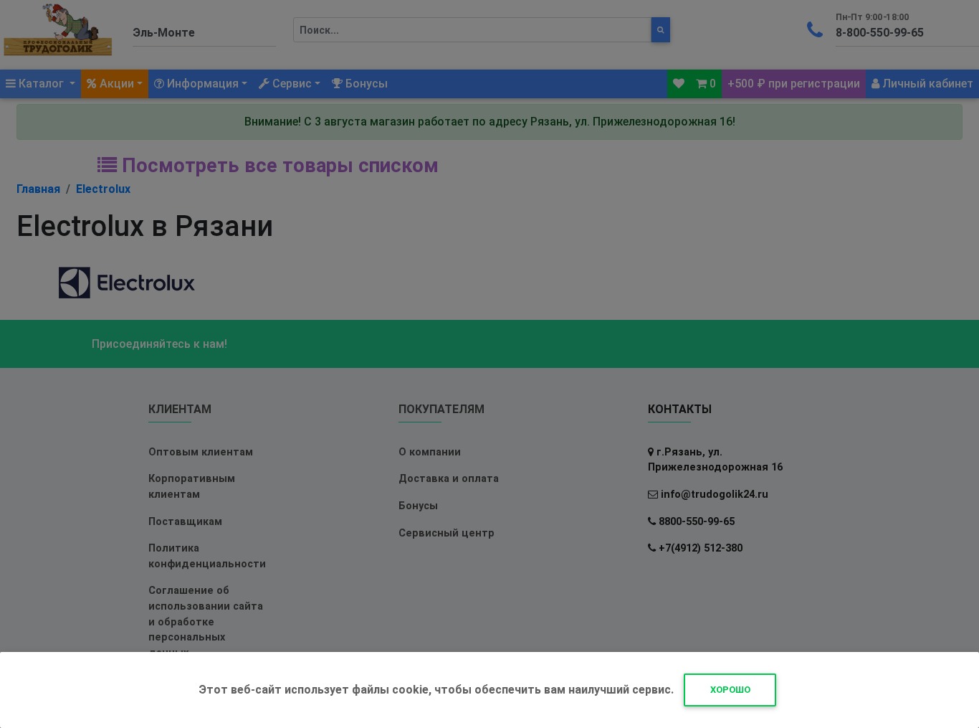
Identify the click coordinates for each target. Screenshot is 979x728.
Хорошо (730, 689)
